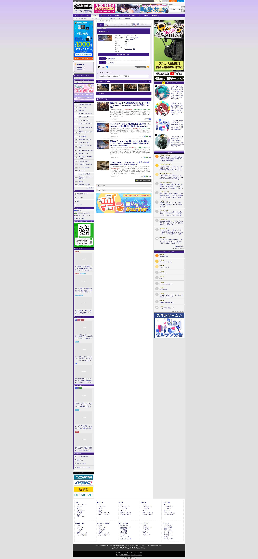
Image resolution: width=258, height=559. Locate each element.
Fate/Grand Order (164, 256)
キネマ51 (81, 181)
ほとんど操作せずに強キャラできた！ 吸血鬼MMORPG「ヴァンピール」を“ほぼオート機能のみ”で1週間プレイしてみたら (83, 336)
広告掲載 (140, 552)
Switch (102, 15)
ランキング (181, 1)
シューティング (168, 533)
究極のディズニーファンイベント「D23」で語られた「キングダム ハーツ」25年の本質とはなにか (83, 405)
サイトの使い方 (93, 1)
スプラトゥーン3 (164, 267)
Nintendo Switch (81, 218)
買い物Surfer (82, 170)
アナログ (146, 15)
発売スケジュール (104, 512)
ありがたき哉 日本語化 (84, 174)
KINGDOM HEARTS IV (166, 284)
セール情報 (123, 531)
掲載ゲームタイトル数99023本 (83, 10)
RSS (75, 1)
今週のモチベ (82, 110)
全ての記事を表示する (143, 180)
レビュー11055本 (79, 12)
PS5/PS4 (95, 15)
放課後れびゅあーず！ (84, 184)
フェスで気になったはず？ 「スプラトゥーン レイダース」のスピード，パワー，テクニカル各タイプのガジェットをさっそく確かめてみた (83, 358)
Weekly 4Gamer (82, 107)
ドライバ (79, 204)
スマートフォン (123, 523)
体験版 (79, 508)
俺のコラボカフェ (83, 153)
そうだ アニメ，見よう (84, 142)
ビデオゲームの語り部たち (85, 164)
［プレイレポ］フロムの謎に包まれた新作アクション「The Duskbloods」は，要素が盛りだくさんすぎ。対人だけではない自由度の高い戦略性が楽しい (171, 214)
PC (82, 15)
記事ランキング (81, 516)
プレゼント (80, 197)
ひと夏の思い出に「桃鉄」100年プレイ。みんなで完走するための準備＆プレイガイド (83, 312)
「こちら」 (138, 547)
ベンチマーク (146, 535)
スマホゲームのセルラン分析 (85, 128)
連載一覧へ (90, 188)
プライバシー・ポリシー (129, 552)
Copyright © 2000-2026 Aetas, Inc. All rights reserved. (129, 554)
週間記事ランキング (82, 193)
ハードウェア (131, 15)
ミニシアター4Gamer (84, 167)
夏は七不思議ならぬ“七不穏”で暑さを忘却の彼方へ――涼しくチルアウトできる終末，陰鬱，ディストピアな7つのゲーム (83, 290)
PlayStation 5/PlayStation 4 (83, 215)
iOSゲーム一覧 (124, 537)
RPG (126, 45)
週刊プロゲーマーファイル (85, 113)
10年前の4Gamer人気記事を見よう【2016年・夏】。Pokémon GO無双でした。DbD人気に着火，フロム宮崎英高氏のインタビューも (83, 268)
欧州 (134, 49)
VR (124, 15)
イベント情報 (168, 527)
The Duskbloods (163, 289)
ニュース (79, 67)
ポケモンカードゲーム (166, 262)
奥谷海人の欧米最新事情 (85, 104)
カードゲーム (168, 531)
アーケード (166, 523)
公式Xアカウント (82, 1)
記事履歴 (173, 1)
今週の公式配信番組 (84, 117)
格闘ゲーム (167, 529)
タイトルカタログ (104, 514)
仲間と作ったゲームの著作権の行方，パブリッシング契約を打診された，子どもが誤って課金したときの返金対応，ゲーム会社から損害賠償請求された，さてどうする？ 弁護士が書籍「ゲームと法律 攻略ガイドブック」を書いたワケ (83, 448)
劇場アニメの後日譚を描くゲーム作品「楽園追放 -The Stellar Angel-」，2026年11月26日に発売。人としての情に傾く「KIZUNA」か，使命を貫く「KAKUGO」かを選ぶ (171, 186)
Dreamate (127, 39)
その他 (166, 537)
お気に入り (165, 1)
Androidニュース (125, 527)
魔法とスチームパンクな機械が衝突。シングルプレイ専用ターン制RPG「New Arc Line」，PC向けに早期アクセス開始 (129, 105)
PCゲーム (79, 210)
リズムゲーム (168, 535)
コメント (103, 67)
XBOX (87, 15)
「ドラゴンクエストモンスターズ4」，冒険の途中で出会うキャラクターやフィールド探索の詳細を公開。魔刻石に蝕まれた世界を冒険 (171, 168)
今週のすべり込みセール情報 (85, 132)
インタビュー (94, 18)
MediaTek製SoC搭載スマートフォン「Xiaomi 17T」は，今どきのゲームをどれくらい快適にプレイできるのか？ (171, 222)
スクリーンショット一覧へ (144, 81)
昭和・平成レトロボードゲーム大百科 (85, 157)
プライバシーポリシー (82, 456)
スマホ (109, 15)
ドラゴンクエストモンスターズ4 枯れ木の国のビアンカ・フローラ (171, 296)
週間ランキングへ (180, 246)
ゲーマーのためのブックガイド (85, 146)
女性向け (117, 15)
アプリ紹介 (123, 533)
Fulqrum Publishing (130, 38)
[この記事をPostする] (99, 67)
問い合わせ (102, 1)
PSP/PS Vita (166, 502)
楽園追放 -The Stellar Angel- (167, 302)
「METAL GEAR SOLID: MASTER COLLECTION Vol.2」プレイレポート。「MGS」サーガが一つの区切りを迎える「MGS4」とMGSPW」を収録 (171, 241)
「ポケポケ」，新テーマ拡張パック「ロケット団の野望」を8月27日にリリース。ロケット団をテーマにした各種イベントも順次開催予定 (171, 232)
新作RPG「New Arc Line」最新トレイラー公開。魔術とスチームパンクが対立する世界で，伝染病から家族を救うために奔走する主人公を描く (130, 143)
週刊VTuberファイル (84, 120)
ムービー (102, 18)
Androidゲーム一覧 (126, 539)
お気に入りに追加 (140, 67)
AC (139, 15)
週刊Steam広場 (82, 136)
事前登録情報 (124, 529)
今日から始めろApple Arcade (86, 150)
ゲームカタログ (126, 18)
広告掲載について (81, 463)
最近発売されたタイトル (114, 18)
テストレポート (147, 527)
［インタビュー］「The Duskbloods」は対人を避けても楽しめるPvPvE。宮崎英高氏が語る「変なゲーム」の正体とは (83, 427)
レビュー (76, 18)
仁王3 (161, 278)
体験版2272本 (88, 12)
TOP (76, 15)
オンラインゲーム (82, 504)
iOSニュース (124, 525)
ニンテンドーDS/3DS (103, 523)
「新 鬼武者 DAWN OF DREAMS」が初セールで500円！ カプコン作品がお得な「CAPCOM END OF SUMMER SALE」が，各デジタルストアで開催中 (171, 177)
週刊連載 (79, 512)
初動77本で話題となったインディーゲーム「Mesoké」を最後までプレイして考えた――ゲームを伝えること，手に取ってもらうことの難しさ (83, 380)
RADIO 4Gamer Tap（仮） (85, 139)
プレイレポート (85, 18)
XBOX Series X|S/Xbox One (83, 213)
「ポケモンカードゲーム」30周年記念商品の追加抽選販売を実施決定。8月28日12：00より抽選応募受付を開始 (171, 158)
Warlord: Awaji (163, 273)
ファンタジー (128, 49)
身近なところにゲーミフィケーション (85, 177)
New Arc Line (111, 58)
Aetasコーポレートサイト (83, 467)
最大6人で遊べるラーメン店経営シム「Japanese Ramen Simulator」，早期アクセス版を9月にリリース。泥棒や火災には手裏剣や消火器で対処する (171, 195)
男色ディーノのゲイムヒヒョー (85, 124)
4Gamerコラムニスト (84, 161)
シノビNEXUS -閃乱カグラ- (167, 308)
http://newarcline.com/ (130, 36)
